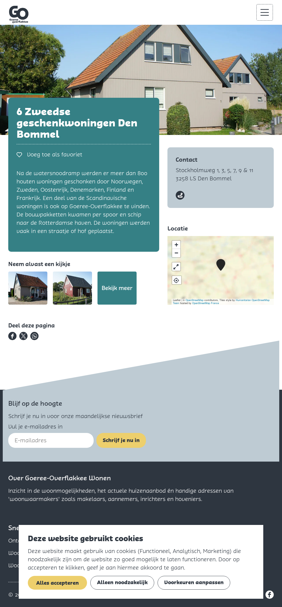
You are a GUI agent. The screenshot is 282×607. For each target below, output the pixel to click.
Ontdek (17, 540)
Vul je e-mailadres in (35, 426)
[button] (221, 265)
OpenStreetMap (195, 300)
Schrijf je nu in (121, 440)
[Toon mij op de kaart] (176, 280)
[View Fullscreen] (176, 266)
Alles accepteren (57, 582)
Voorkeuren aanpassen (194, 582)
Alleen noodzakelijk (122, 582)
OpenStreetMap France (205, 303)
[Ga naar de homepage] (19, 14)
